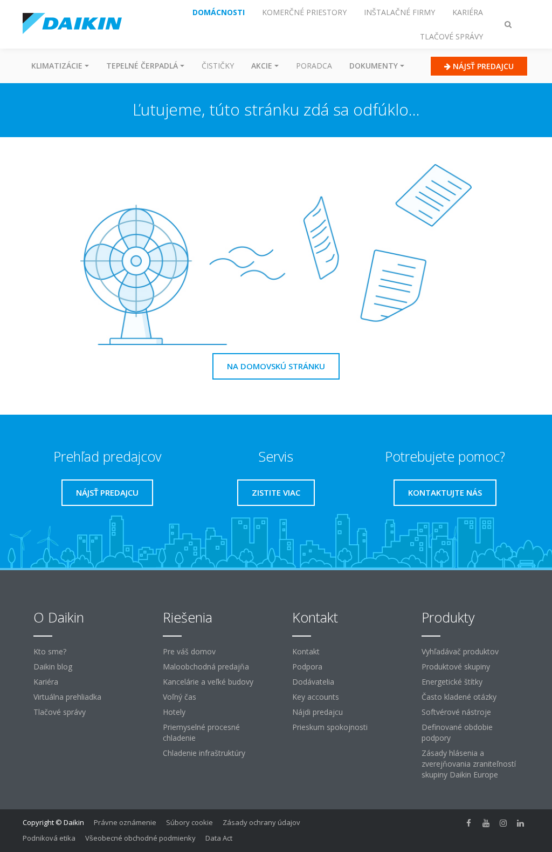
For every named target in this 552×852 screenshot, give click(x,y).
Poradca (314, 65)
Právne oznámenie (125, 822)
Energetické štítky (452, 682)
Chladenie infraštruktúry (204, 753)
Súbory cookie (189, 822)
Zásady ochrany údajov (261, 822)
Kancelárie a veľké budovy (208, 682)
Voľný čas (179, 697)
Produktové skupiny (456, 666)
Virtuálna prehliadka (67, 697)
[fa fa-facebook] (469, 823)
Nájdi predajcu (317, 712)
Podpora (307, 666)
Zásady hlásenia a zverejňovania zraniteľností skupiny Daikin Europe (469, 764)
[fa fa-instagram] (503, 823)
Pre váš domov (189, 651)
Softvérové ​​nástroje (456, 712)
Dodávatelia (313, 682)
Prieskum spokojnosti (330, 727)
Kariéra (45, 682)
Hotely (174, 712)
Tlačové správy (59, 712)
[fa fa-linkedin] (520, 823)
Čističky (218, 65)
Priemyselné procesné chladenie (201, 732)
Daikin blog (52, 666)
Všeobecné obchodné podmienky (140, 838)
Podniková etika (49, 838)
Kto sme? (49, 651)
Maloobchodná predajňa (206, 666)
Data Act (218, 838)
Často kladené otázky (459, 697)
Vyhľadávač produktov (460, 651)
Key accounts (315, 697)
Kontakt (306, 651)
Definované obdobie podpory (457, 732)
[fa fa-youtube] (486, 823)
